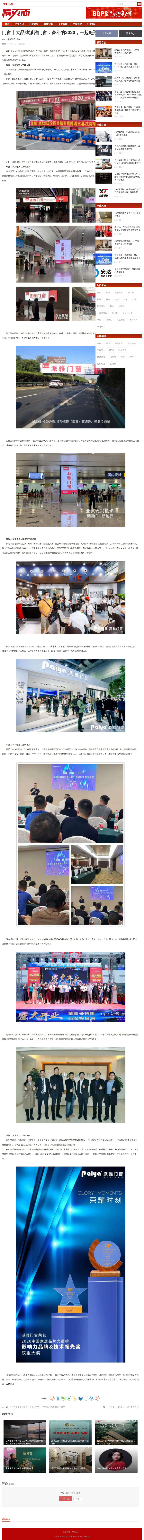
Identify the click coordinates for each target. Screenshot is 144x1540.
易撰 (108, 343)
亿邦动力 (101, 363)
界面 (132, 356)
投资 (135, 299)
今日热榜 (132, 343)
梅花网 (111, 350)
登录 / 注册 (8, 4)
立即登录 (65, 1498)
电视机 (109, 319)
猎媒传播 (101, 356)
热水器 (115, 312)
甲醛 (99, 319)
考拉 (99, 343)
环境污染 (101, 306)
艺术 (126, 299)
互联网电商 (102, 312)
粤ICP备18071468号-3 (81, 1536)
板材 (99, 299)
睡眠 (108, 299)
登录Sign (130, 33)
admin (5, 39)
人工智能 (121, 319)
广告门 (100, 350)
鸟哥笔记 (119, 343)
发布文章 (106, 33)
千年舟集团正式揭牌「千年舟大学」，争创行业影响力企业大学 (37, 1406)
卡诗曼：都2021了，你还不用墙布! (123, 1406)
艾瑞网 (113, 363)
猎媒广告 (123, 350)
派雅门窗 (12, 43)
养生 (112, 306)
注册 (78, 1498)
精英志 (62, 1536)
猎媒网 (113, 356)
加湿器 (122, 306)
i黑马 (123, 356)
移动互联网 (127, 312)
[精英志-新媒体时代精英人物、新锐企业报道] (21, 14)
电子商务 (119, 292)
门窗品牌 (21, 43)
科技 (108, 292)
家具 (99, 292)
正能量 (100, 326)
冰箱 (117, 299)
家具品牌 (134, 319)
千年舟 (131, 292)
